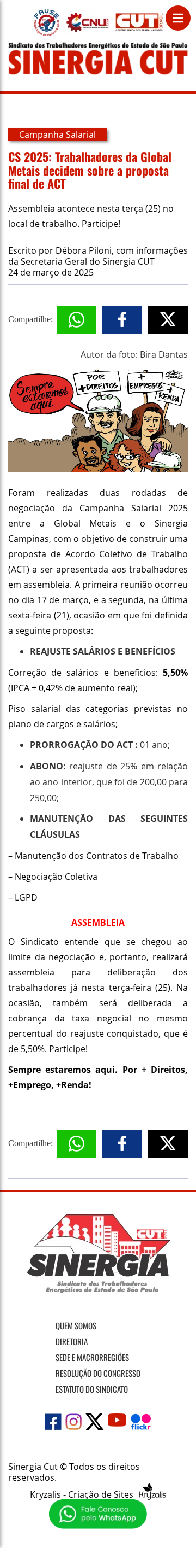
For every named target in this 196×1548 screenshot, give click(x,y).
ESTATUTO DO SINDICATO (92, 1389)
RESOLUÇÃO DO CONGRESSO (98, 1373)
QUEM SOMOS (76, 1325)
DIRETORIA (72, 1341)
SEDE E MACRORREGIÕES (92, 1357)
